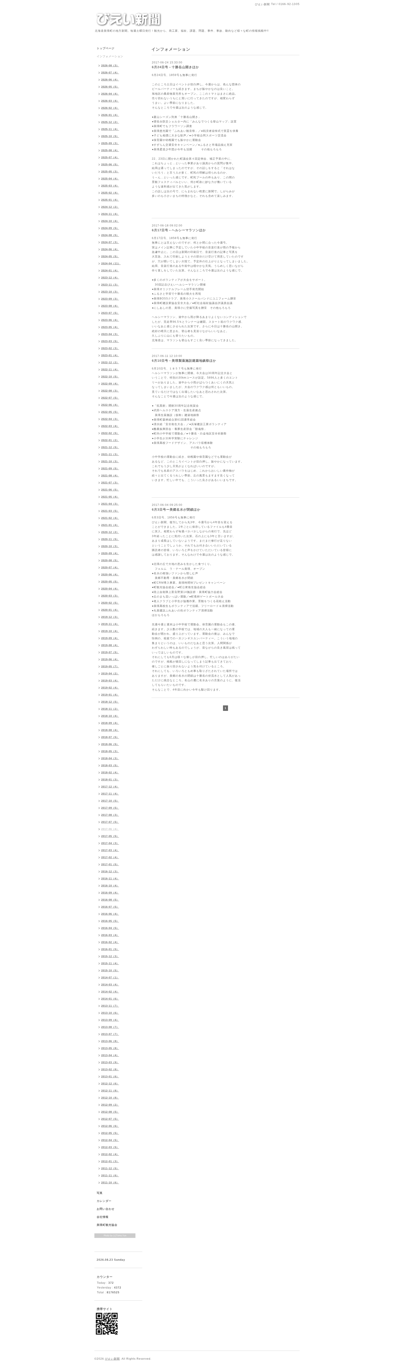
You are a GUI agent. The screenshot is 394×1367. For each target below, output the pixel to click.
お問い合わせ (105, 1209)
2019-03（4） (110, 680)
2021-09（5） (110, 468)
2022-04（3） (110, 419)
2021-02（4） (110, 518)
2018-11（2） (110, 708)
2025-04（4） (110, 178)
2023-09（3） (110, 298)
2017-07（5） (110, 822)
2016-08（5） (110, 899)
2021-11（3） (110, 454)
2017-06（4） (110, 829)
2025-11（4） (110, 129)
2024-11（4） (110, 214)
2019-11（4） (110, 624)
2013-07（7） (110, 1034)
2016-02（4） (110, 942)
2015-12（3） (110, 956)
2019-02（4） (110, 687)
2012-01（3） (110, 1161)
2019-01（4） (110, 694)
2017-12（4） (110, 786)
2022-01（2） (110, 440)
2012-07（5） (110, 1119)
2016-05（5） (110, 921)
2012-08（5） (110, 1111)
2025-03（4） (110, 185)
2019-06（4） (110, 659)
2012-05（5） (110, 1133)
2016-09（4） (110, 892)
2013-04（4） (110, 1055)
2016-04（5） (110, 928)
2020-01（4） (110, 609)
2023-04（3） (110, 334)
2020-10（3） (110, 546)
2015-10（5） (110, 970)
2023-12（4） (110, 277)
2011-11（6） (110, 1175)
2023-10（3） (110, 291)
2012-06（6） (110, 1126)
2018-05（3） (110, 751)
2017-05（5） (110, 836)
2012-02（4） (110, 1154)
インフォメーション (110, 56)
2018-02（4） (110, 772)
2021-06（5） (110, 489)
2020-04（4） (110, 588)
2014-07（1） (110, 977)
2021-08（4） (110, 475)
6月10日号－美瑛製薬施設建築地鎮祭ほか (184, 360)
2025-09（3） (110, 143)
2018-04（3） (110, 758)
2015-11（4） (110, 963)
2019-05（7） (110, 666)
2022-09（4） (110, 383)
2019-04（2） (110, 673)
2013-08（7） (110, 1027)
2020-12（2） (110, 532)
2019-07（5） (110, 652)
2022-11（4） (110, 369)
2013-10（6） (110, 1012)
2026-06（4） (110, 79)
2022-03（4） (110, 426)
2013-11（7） (110, 1005)
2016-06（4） (110, 913)
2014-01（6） (110, 998)
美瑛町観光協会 (107, 1225)
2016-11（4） (110, 878)
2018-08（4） (110, 730)
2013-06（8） (110, 1041)
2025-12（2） (110, 122)
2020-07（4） (110, 567)
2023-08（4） (110, 305)
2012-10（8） (110, 1097)
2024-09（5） (110, 228)
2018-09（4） (110, 723)
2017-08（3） (110, 814)
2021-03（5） (110, 510)
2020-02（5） (110, 602)
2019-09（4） (110, 638)
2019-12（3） (110, 617)
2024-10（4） (110, 221)
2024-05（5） (110, 256)
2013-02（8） (110, 1069)
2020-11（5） (110, 539)
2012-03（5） (110, 1147)
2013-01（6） (110, 1076)
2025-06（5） (110, 164)
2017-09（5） (110, 807)
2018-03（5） (110, 765)
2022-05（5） (110, 412)
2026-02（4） (110, 108)
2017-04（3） (110, 843)
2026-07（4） (110, 72)
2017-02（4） (110, 857)
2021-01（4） (110, 525)
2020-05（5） (110, 581)
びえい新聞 (112, 1358)
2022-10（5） (110, 376)
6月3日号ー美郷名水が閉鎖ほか (176, 509)
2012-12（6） (110, 1083)
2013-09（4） (110, 1020)
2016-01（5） (110, 949)
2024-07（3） (110, 242)
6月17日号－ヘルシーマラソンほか (179, 230)
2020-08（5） (110, 560)
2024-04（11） (111, 263)
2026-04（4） (110, 93)
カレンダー (104, 1201)
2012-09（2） (110, 1104)
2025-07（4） (110, 157)
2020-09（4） (110, 553)
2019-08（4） (110, 645)
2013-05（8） (110, 1048)
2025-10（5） (110, 136)
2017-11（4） (110, 793)
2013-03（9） (110, 1062)
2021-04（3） (110, 503)
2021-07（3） (110, 482)
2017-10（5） (110, 800)
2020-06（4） (110, 574)
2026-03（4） (110, 100)
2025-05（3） (110, 171)
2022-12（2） (110, 362)
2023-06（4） (110, 320)
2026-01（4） (110, 115)
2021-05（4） (110, 496)
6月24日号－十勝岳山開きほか (175, 67)
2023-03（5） (110, 341)
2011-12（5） (110, 1168)
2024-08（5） (110, 235)
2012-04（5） (110, 1140)
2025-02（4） (110, 192)
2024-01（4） (110, 270)
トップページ (105, 48)
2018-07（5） (110, 737)
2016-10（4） (110, 885)
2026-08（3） (110, 65)
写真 (100, 1193)
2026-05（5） (110, 86)
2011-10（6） (110, 1182)
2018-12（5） (110, 701)
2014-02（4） (110, 991)
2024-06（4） (110, 249)
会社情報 (103, 1217)
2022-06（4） (110, 404)
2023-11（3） (110, 284)
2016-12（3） (110, 871)
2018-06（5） (110, 744)
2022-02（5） (110, 433)
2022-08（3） (110, 390)
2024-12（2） (110, 206)
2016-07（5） (110, 906)
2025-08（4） (110, 150)
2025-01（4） (110, 199)
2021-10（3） (110, 461)
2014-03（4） (110, 984)
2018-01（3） (110, 779)
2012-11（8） (110, 1090)
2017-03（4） (110, 850)
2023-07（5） (110, 313)
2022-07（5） (110, 397)
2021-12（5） (110, 447)
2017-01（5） (110, 864)
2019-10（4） (110, 631)
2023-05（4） (110, 327)
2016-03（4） (110, 935)
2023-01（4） (110, 355)
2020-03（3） (110, 595)
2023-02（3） (110, 348)
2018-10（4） (110, 716)
